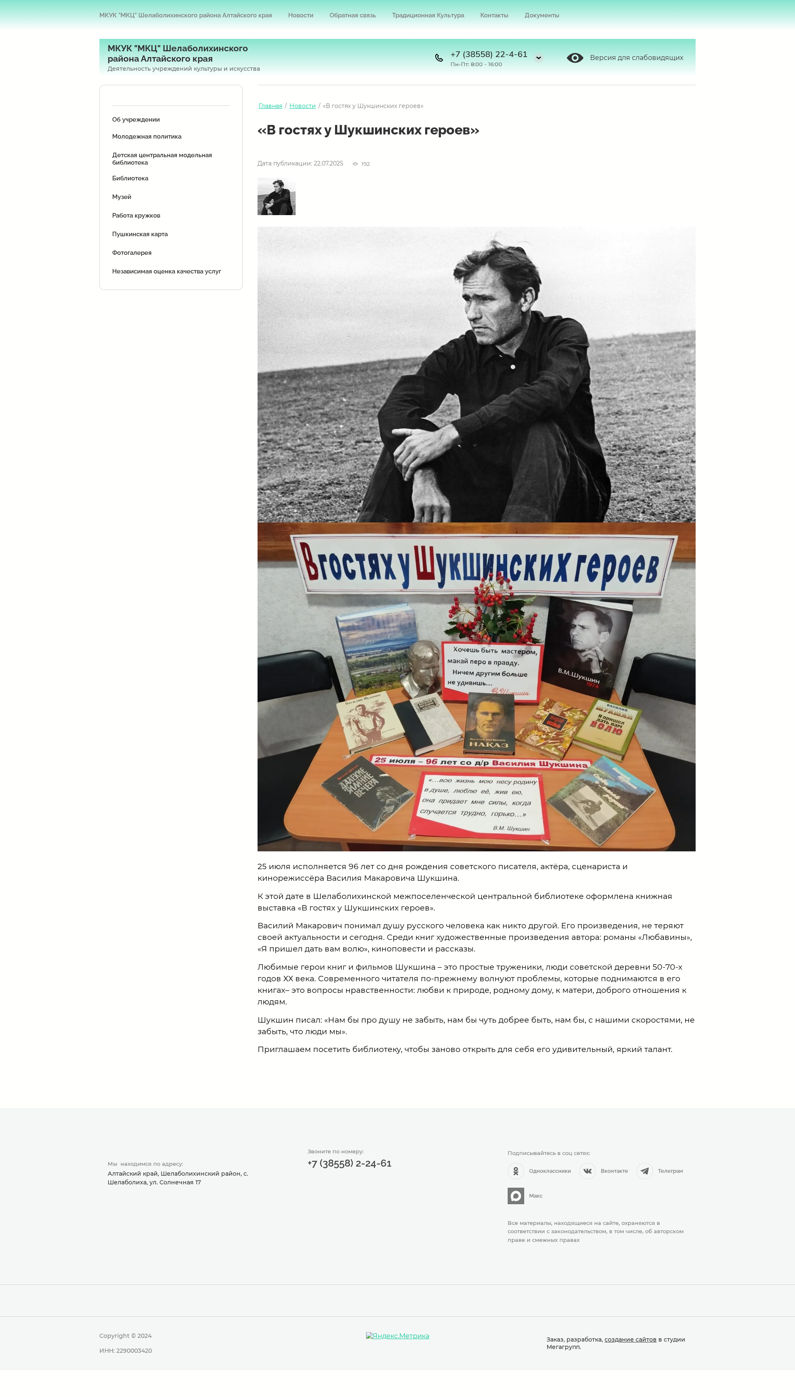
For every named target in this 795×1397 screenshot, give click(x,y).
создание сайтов (631, 1339)
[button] (539, 58)
